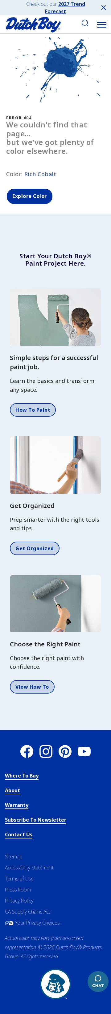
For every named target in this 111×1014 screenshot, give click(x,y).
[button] (101, 24)
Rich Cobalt (40, 174)
